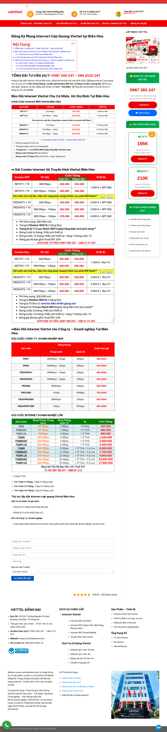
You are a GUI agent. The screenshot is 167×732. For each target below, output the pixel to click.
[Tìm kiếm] (27, 6)
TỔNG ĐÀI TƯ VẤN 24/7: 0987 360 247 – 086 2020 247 (38, 48)
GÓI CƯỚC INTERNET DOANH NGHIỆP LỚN (36, 66)
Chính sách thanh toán (72, 691)
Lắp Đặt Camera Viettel (114, 23)
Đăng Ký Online (139, 23)
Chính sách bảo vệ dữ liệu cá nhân (78, 686)
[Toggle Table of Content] (71, 43)
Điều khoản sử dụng (71, 678)
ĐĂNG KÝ (142, 159)
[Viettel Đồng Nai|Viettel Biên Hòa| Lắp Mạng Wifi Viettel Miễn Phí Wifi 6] (15, 12)
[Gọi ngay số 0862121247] (6, 725)
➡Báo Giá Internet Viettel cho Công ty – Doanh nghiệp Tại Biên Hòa (44, 60)
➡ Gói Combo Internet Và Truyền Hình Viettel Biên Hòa (38, 57)
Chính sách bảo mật (71, 682)
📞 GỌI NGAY (142, 105)
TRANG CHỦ (26, 23)
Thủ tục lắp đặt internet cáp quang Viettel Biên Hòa (40, 69)
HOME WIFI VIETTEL (90, 23)
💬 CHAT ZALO (142, 113)
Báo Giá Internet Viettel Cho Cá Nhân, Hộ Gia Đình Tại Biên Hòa (43, 51)
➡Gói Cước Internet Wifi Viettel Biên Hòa (35, 54)
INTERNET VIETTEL (43, 23)
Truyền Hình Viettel (66, 23)
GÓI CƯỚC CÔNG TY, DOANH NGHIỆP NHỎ (37, 63)
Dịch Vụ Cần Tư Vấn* (20, 567)
